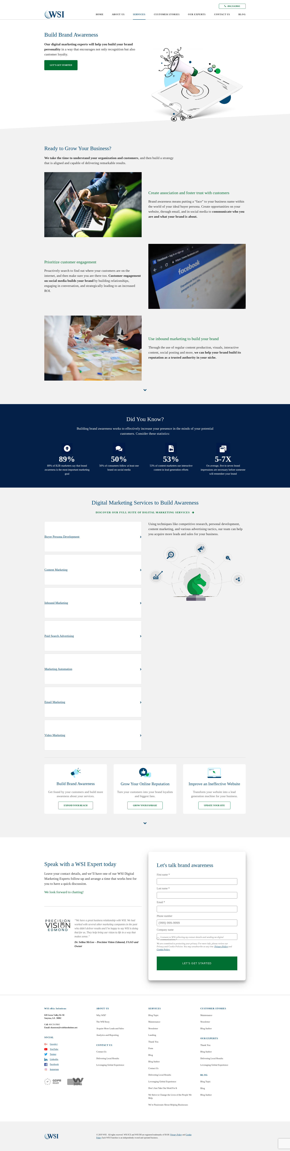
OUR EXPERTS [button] (197, 14)
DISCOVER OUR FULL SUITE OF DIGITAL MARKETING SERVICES (143, 512)
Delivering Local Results (107, 1058)
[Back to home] (54, 14)
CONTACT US (222, 14)
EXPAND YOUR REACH (75, 805)
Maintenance (154, 1021)
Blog (150, 1055)
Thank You (153, 1041)
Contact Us (101, 1051)
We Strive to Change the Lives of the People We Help (170, 1096)
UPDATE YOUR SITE (214, 805)
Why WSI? (101, 1015)
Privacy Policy (221, 946)
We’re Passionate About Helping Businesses (168, 1104)
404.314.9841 (233, 6)
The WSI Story (103, 1021)
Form (150, 1048)
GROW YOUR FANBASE (145, 805)
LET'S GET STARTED (197, 963)
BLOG (242, 14)
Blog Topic (153, 1015)
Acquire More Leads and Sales (110, 1028)
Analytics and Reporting (107, 1035)
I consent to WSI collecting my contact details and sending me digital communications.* (192, 938)
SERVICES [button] (139, 14)
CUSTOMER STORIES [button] (167, 14)
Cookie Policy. (163, 949)
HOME (100, 14)
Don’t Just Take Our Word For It (162, 1088)
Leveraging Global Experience (110, 1065)
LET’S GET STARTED (61, 65)
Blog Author (154, 1061)
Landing (152, 1035)
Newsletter (153, 1028)
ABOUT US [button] (118, 14)
